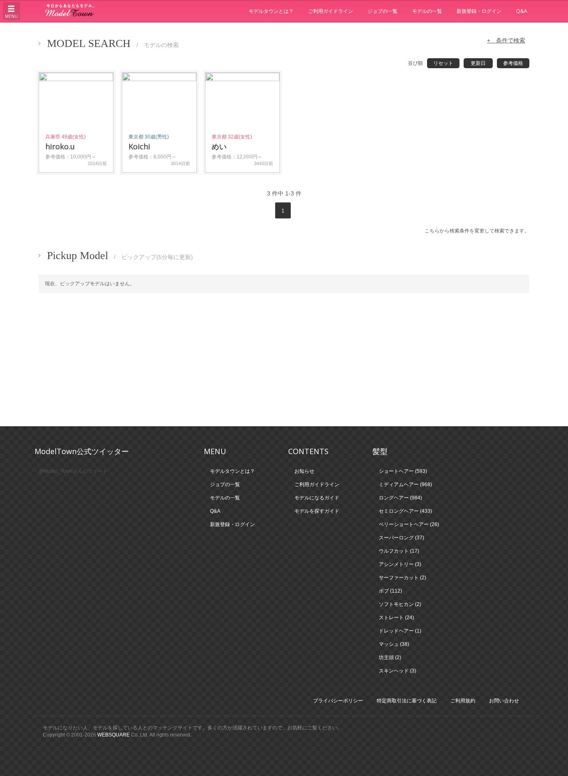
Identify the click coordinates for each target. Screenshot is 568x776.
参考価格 (513, 63)
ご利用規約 (462, 701)
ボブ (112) (390, 591)
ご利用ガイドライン (330, 11)
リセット (443, 63)
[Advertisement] (284, 360)
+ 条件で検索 (506, 40)
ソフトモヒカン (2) (400, 604)
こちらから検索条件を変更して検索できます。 (477, 231)
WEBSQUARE (113, 735)
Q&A (521, 11)
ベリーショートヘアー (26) (409, 524)
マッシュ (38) (394, 644)
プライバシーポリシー (338, 701)
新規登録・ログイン (479, 11)
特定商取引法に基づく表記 (407, 701)
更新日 (478, 63)
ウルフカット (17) (399, 551)
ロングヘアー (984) (400, 498)
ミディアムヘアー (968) (405, 484)
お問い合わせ (504, 701)
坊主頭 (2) (390, 657)
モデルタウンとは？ (271, 11)
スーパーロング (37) (401, 538)
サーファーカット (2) (402, 578)
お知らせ (304, 471)
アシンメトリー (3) (400, 564)
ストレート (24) (396, 617)
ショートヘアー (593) (403, 471)
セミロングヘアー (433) (405, 511)
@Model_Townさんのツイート (73, 471)
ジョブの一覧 (383, 11)
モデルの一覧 (427, 11)
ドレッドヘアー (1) (400, 631)
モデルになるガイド (316, 498)
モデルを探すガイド (316, 511)
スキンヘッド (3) (397, 671)
